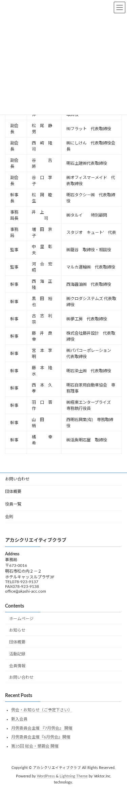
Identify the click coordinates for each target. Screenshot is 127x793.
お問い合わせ (17, 479)
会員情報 (17, 666)
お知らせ (17, 631)
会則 (9, 517)
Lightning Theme (74, 776)
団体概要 (13, 492)
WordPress (46, 776)
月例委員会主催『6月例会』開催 (40, 737)
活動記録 (17, 654)
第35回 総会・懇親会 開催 (35, 746)
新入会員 (19, 719)
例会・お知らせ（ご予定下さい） (41, 710)
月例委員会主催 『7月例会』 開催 (41, 728)
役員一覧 (13, 504)
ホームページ (21, 619)
